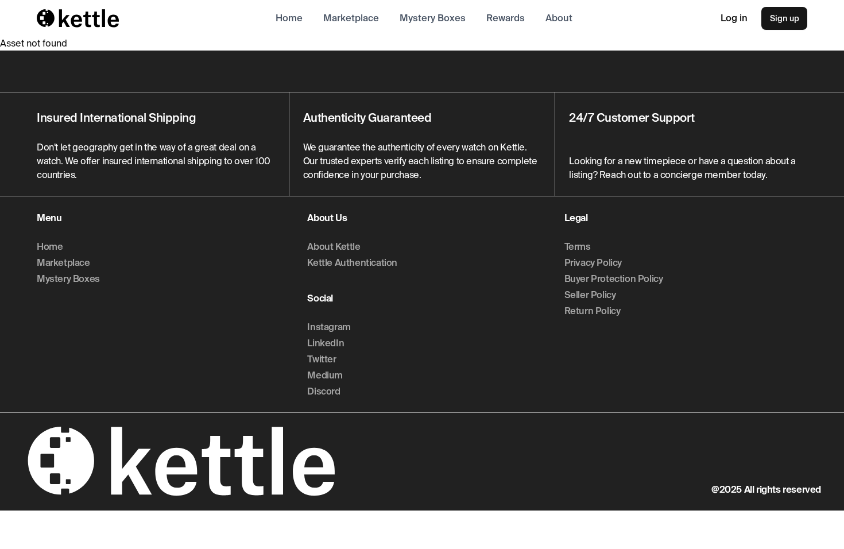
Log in (734, 18)
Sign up (784, 18)
